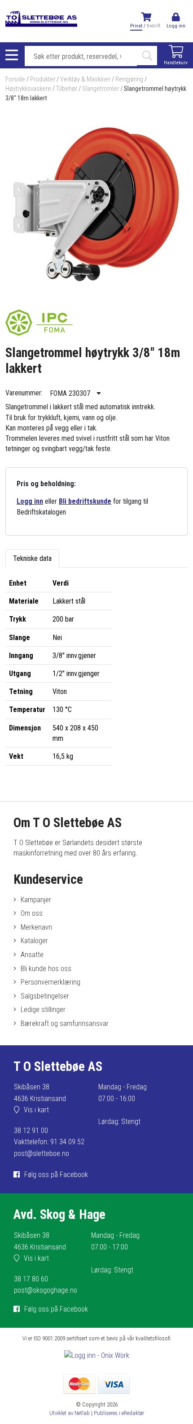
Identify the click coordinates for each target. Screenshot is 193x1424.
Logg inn (30, 501)
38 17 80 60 (31, 1279)
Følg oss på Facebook (56, 1174)
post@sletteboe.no (41, 1153)
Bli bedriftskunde (85, 501)
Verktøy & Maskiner (85, 79)
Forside (15, 79)
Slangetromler (100, 89)
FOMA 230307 (71, 393)
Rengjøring (129, 79)
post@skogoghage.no (45, 1290)
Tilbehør (66, 89)
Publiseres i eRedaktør (119, 1413)
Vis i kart (36, 1110)
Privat (136, 26)
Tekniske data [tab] (32, 558)
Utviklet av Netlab (69, 1413)
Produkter (42, 79)
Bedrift (153, 26)
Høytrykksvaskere (28, 89)
